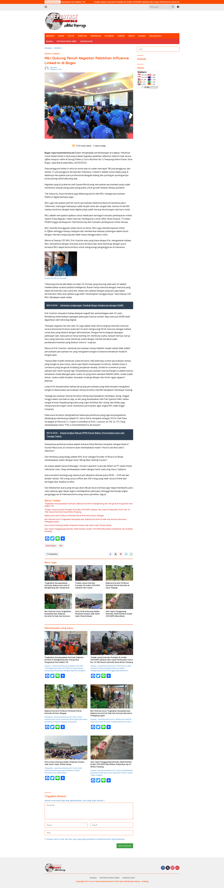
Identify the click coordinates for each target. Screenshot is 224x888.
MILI (60, 545)
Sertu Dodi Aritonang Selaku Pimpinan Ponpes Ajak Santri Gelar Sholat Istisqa (78, 525)
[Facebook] (163, 868)
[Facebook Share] (110, 554)
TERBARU (56, 53)
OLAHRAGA (109, 36)
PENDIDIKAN (96, 36)
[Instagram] (172, 868)
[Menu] (46, 7)
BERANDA (50, 36)
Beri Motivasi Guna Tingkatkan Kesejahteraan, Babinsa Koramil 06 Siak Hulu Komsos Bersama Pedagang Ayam (85, 520)
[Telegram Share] (126, 554)
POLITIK (71, 36)
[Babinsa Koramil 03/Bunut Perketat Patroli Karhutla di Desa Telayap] (119, 573)
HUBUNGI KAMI (86, 41)
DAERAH (121, 36)
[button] (173, 7)
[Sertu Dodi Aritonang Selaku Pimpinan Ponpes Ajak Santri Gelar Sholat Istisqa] (89, 601)
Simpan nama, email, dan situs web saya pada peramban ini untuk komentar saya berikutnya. (86, 839)
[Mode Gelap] (178, 7)
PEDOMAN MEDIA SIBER (66, 41)
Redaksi (49, 41)
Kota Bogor (51, 545)
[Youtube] (177, 868)
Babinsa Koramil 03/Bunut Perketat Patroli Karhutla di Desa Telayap (74, 515)
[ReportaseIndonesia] (68, 21)
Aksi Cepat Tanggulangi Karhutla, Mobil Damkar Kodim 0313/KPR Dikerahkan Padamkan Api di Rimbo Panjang (89, 530)
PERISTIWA (82, 36)
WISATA (131, 36)
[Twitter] (168, 868)
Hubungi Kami (155, 36)
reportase (53, 67)
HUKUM (61, 36)
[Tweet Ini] (116, 554)
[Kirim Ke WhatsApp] (131, 554)
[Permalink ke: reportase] (47, 68)
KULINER (141, 36)
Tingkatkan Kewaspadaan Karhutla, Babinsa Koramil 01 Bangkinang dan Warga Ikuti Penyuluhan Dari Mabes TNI (89, 504)
